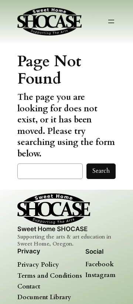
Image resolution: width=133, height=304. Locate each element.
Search (101, 170)
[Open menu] (111, 21)
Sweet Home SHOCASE (52, 229)
